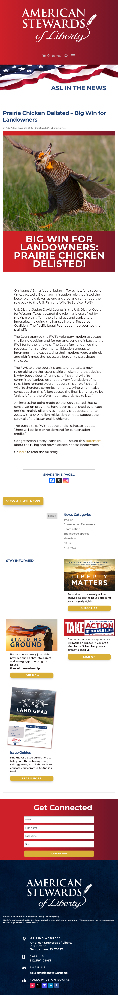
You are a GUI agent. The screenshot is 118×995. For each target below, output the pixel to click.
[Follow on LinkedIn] (50, 985)
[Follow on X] (38, 985)
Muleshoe (70, 538)
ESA (47, 128)
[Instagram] (66, 480)
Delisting (39, 128)
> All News (70, 547)
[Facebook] (52, 480)
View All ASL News (23, 501)
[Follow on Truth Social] (44, 985)
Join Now (31, 675)
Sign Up (89, 657)
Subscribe (89, 608)
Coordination (72, 529)
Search (52, 516)
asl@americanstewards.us (49, 973)
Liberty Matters (59, 128)
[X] (59, 480)
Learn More (31, 778)
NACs (67, 543)
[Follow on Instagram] (32, 985)
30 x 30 (68, 519)
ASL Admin (11, 128)
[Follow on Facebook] (56, 985)
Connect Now (59, 853)
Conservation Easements (79, 524)
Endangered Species (76, 533)
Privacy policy (52, 916)
